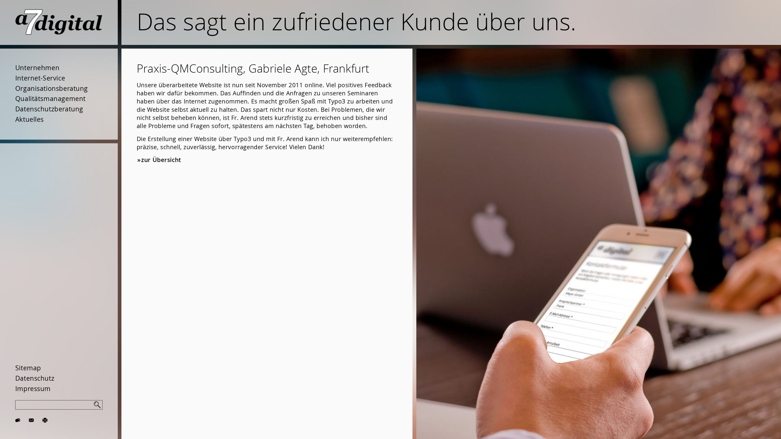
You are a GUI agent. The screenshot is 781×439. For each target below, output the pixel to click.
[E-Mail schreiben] (31, 420)
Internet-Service (40, 78)
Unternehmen (37, 67)
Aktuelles (29, 119)
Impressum (33, 388)
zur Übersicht (161, 160)
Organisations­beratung (51, 88)
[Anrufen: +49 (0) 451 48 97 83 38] (17, 420)
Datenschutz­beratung (49, 109)
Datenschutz (34, 378)
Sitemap (28, 368)
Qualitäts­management (50, 98)
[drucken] (45, 420)
